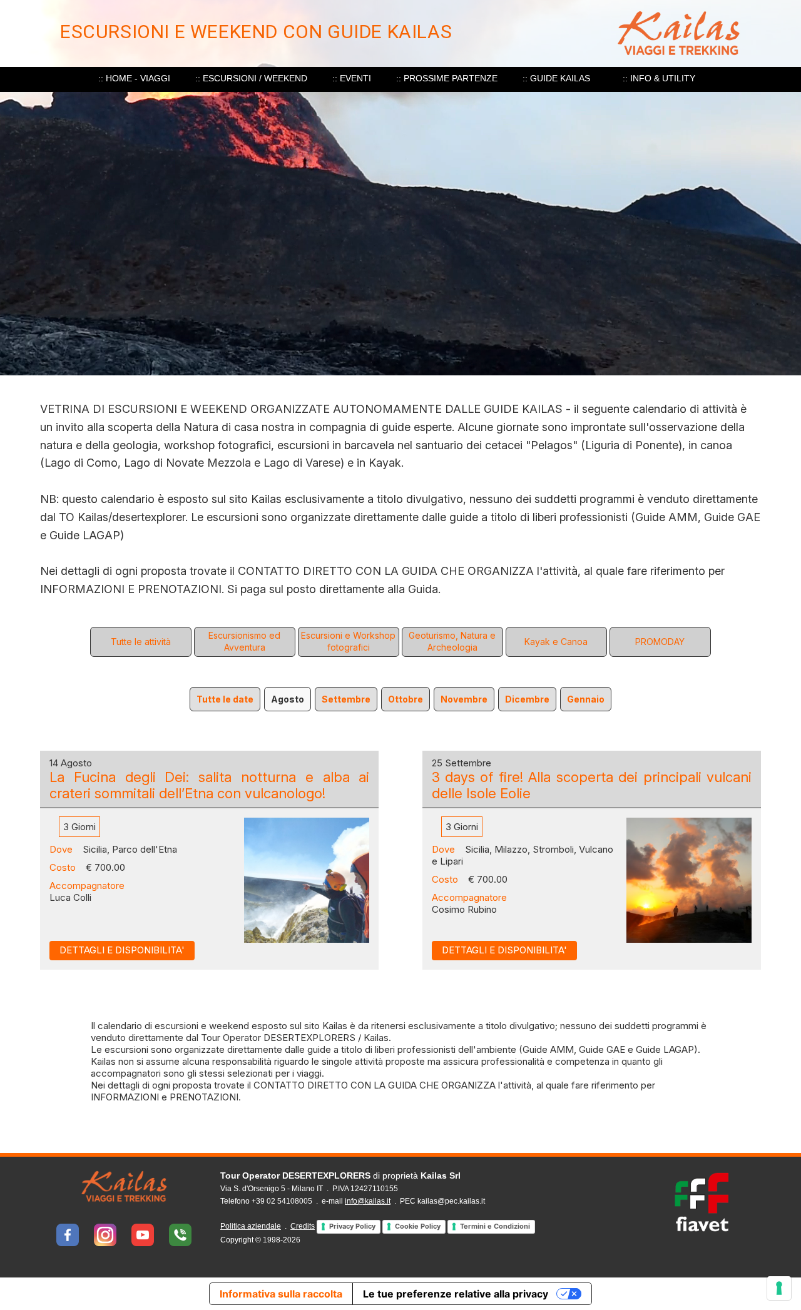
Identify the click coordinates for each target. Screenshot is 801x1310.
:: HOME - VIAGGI (134, 78)
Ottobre (405, 699)
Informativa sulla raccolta (281, 1293)
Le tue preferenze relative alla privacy (455, 1293)
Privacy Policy (352, 1226)
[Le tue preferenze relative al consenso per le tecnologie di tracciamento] (779, 1288)
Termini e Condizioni (495, 1226)
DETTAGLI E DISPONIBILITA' (122, 950)
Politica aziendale (250, 1226)
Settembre (346, 699)
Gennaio (586, 699)
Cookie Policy (418, 1226)
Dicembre (527, 699)
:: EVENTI (351, 78)
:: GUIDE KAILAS (556, 78)
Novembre (464, 699)
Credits (302, 1226)
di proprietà (340, 1175)
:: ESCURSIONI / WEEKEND (251, 78)
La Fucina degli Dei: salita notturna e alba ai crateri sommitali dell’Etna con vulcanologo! (209, 785)
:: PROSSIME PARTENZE (446, 78)
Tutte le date (224, 699)
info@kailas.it (367, 1201)
